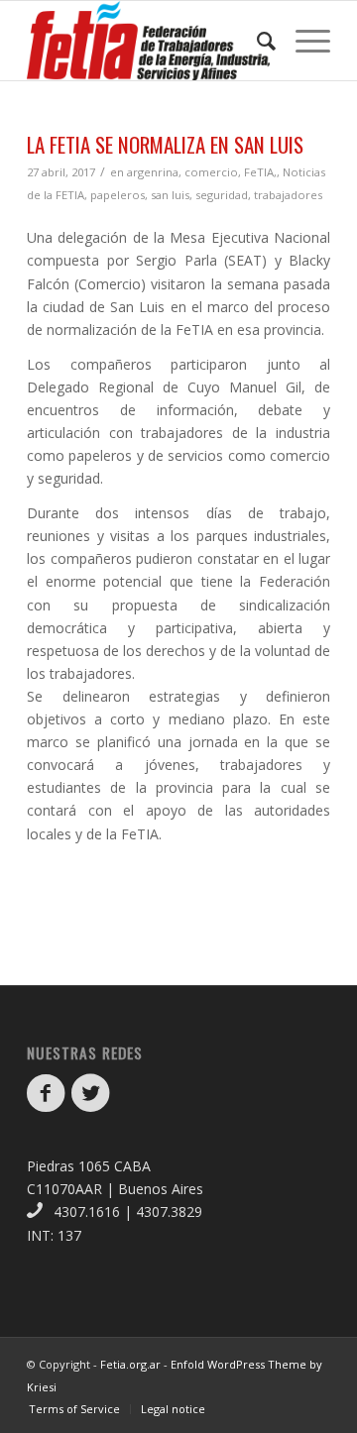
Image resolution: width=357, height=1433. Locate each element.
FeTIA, (260, 172)
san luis (170, 194)
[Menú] (303, 40)
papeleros (117, 194)
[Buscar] (256, 40)
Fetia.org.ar (130, 1364)
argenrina (152, 172)
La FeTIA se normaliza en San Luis (165, 144)
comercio (211, 172)
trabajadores (288, 194)
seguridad (221, 194)
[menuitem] (256, 40)
